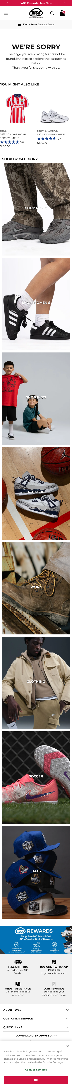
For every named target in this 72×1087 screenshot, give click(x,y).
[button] (36, 24)
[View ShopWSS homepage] (36, 13)
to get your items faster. (54, 973)
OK (36, 1079)
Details (17, 973)
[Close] (68, 1046)
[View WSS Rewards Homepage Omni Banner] (36, 940)
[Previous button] (7, 3)
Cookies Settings (36, 1069)
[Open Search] (52, 13)
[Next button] (65, 3)
